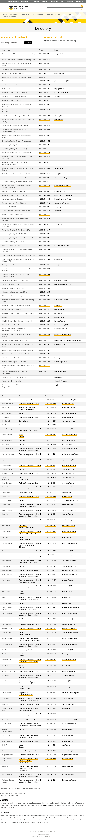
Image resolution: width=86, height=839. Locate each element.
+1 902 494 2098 (50, 654)
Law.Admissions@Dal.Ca (62, 325)
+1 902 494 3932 (44, 182)
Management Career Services (28, 431)
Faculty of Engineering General (29, 704)
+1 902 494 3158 (44, 238)
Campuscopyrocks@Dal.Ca (63, 195)
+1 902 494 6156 (44, 141)
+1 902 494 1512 (50, 469)
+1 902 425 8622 (44, 365)
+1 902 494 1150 (50, 607)
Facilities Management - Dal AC (29, 403)
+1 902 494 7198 (44, 73)
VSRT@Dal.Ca (58, 224)
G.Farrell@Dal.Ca (67, 496)
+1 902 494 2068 (44, 325)
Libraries (49, 14)
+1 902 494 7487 (50, 580)
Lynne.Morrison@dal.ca (69, 644)
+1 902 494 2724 (44, 269)
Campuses (36, 1)
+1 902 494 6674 (44, 85)
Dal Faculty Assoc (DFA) (27, 683)
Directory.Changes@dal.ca (47, 805)
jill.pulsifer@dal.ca (68, 675)
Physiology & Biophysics (27, 737)
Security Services (24, 479)
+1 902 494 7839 (50, 487)
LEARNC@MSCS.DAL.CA (61, 300)
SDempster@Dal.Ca (68, 483)
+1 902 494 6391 (44, 116)
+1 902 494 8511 (50, 504)
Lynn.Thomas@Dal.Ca (68, 735)
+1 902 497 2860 (50, 704)
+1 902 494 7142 (50, 551)
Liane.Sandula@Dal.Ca (69, 704)
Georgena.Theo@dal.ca (69, 729)
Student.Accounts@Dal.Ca (62, 178)
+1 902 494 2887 (44, 249)
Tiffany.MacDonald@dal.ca (70, 607)
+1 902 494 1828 (50, 543)
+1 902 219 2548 (50, 698)
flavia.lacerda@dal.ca (69, 780)
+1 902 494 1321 (50, 500)
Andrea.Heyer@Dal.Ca (69, 531)
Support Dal (78, 10)
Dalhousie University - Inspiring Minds (18, 7)
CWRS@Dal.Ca (58, 174)
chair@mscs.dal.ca (60, 280)
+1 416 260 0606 (50, 555)
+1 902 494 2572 (44, 280)
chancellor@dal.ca (60, 381)
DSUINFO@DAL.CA (59, 313)
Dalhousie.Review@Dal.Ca (62, 284)
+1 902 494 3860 (50, 758)
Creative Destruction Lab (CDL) (29, 533)
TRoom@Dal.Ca (58, 168)
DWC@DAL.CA (58, 305)
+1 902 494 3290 (44, 224)
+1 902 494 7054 (50, 460)
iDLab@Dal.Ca (58, 119)
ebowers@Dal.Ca (67, 417)
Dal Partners (23, 525)
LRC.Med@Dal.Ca (59, 191)
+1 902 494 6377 (44, 119)
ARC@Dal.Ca (58, 96)
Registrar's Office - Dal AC (27, 720)
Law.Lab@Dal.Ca (59, 358)
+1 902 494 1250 (44, 354)
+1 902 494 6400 (50, 477)
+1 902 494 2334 (50, 440)
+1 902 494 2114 (44, 321)
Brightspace (79, 1)
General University (25, 681)
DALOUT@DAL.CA (59, 309)
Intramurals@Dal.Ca (60, 329)
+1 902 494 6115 (44, 156)
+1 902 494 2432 (44, 305)
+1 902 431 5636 (50, 514)
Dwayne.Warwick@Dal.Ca (70, 755)
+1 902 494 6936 (50, 659)
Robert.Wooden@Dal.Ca (69, 774)
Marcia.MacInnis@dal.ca (70, 613)
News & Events (10, 16)
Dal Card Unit (23, 421)
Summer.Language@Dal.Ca (62, 185)
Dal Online (70, 1)
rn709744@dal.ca (67, 603)
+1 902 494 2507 (44, 288)
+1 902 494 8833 (44, 60)
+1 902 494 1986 (44, 334)
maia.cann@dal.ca (68, 425)
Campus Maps (54, 1)
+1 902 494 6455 (44, 104)
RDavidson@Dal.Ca (68, 473)
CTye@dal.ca (66, 745)
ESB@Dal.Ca (66, 708)
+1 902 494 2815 (44, 265)
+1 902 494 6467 (50, 603)
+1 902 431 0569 (50, 597)
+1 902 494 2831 (44, 255)
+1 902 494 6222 (44, 125)
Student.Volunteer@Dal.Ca (62, 334)
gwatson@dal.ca (67, 758)
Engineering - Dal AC (25, 400)
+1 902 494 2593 (44, 274)
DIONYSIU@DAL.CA (59, 207)
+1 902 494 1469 (44, 344)
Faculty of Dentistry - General (28, 570)
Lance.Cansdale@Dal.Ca (69, 434)
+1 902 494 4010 (50, 708)
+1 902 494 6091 (44, 168)
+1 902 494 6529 (44, 92)
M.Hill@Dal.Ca (66, 537)
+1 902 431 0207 (50, 586)
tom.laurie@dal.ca (68, 586)
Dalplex (21, 425)
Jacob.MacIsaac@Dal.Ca (69, 619)
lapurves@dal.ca (67, 681)
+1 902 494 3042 (44, 245)
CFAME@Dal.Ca (59, 116)
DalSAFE (22, 477)
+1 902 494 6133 (44, 152)
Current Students (13, 1)
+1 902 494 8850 (44, 54)
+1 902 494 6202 (44, 129)
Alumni (68, 14)
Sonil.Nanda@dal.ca (68, 650)
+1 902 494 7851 (44, 69)
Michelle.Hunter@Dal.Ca (69, 543)
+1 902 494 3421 (44, 211)
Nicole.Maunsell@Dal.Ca (69, 628)
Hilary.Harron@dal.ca (68, 525)
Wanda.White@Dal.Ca (68, 766)
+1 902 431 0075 (50, 613)
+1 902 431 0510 (50, 561)
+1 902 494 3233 (44, 234)
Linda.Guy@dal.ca (67, 514)
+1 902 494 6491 (44, 96)
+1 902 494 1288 (44, 350)
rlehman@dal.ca (67, 592)
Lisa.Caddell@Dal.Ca (68, 421)
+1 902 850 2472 (50, 531)
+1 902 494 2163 (50, 592)
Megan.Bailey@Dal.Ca (69, 407)
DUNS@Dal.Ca (58, 265)
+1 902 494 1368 (50, 434)
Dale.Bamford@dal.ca (69, 413)
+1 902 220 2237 (50, 714)
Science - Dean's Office (26, 528)
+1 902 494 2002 (44, 329)
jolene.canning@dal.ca (69, 429)
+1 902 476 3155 (50, 766)
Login (45, 41)
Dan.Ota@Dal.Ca (67, 654)
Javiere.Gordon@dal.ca (69, 510)
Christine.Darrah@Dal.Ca (69, 469)
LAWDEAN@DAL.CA (59, 321)
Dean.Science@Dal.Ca (61, 203)
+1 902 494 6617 (50, 537)
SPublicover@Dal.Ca (68, 671)
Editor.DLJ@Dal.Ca (59, 344)
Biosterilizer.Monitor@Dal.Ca (63, 199)
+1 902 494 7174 (44, 77)
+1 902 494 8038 (50, 525)
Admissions (14, 14)
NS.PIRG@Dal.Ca (59, 89)
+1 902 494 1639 (44, 340)
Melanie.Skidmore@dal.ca (70, 720)
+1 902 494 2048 (50, 425)
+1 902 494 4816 (50, 693)
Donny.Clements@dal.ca (69, 440)
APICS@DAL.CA (58, 211)
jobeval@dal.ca (59, 377)
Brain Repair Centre (25, 710)
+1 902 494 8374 (50, 520)
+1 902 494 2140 (44, 313)
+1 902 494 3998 (44, 178)
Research (59, 14)
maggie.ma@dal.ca (68, 597)
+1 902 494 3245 (44, 230)
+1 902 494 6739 (50, 745)
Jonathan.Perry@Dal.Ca (69, 659)
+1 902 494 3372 (44, 214)
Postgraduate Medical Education (29, 640)
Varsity (21, 434)
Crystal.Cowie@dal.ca (69, 460)
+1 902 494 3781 (44, 195)
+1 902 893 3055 (50, 493)
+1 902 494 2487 (44, 296)
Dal (62, 1)
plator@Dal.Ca (66, 665)
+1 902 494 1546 (50, 724)
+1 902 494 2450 (50, 720)
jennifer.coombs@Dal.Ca (69, 448)
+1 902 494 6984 (50, 570)
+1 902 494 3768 (44, 199)
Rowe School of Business (27, 582)
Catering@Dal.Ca (59, 73)
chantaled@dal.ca (68, 477)
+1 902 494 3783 (44, 191)
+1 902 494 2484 (44, 300)
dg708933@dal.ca (68, 403)
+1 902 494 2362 (50, 638)
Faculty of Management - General (30, 429)
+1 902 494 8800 (44, 63)
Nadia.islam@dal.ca (68, 551)
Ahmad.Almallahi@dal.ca (70, 400)
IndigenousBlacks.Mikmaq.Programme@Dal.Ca (69, 340)
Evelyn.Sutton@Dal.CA (69, 724)
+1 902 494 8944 (50, 574)
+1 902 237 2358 (44, 371)
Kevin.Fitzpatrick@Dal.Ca (70, 500)
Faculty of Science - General (28, 407)
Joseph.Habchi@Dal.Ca (69, 520)
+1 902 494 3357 (44, 218)
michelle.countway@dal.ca (70, 454)
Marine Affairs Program (26, 409)
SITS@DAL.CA (58, 259)
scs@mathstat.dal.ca (61, 54)
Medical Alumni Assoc (26, 694)
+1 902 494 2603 (50, 413)
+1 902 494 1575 (50, 774)
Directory (44, 1)
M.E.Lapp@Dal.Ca (67, 580)
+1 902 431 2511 (50, 644)
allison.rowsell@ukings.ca (70, 693)
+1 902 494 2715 (50, 444)
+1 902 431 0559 (50, 429)
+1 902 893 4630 (50, 403)
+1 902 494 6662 (44, 89)
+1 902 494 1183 (50, 465)
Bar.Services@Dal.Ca (61, 92)
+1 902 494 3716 (50, 628)
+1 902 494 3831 (44, 185)
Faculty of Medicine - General (28, 638)
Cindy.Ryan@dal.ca (68, 698)
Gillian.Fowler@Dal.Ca (68, 504)
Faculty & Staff (25, 1)
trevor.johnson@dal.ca (69, 555)
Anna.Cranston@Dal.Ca (69, 465)
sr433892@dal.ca (67, 741)
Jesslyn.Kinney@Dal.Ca (69, 570)
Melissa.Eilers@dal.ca (69, 487)
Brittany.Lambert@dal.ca (69, 574)
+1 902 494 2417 (50, 735)
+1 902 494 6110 (44, 162)
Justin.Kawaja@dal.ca (69, 561)
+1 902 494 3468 (44, 207)
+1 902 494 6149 (44, 149)
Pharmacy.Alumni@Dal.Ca (62, 81)
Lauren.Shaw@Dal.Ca (68, 714)
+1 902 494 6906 (50, 407)
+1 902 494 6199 (44, 135)
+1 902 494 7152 (44, 81)
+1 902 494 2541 (44, 284)
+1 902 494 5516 (50, 454)
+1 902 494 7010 (50, 619)
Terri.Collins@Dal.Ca (68, 444)
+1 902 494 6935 (50, 448)
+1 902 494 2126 (44, 317)
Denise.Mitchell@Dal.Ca (69, 638)
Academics (26, 14)
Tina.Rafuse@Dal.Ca (68, 687)
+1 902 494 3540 (44, 203)
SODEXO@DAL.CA (59, 317)
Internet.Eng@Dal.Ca (60, 362)
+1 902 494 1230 (44, 358)
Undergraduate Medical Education (30, 726)
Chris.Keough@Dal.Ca (69, 566)
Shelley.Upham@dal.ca (69, 751)
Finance (21, 555)
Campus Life (38, 14)
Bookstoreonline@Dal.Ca (62, 245)
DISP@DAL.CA (58, 385)
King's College (23, 693)
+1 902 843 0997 (50, 650)
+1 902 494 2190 (44, 309)
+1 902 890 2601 (50, 400)
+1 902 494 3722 (50, 681)
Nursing (21, 413)
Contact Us (33, 831)
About (5, 14)
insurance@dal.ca (60, 371)
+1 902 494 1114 (44, 362)
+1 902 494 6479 (44, 100)
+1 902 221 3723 (50, 510)
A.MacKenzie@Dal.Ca (69, 625)
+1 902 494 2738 (50, 665)
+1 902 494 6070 (44, 174)
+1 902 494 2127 (50, 566)
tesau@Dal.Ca (66, 493)
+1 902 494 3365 (50, 421)
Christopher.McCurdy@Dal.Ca (71, 632)
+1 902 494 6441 (44, 110)
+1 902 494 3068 (44, 242)
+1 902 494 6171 (50, 675)
